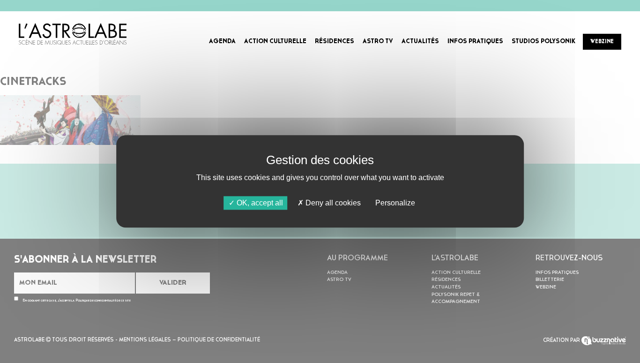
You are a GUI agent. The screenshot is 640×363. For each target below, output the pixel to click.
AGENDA (222, 41)
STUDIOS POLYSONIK (543, 41)
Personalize (395, 203)
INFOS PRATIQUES (475, 41)
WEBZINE (602, 42)
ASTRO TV (378, 41)
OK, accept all (259, 203)
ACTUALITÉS (420, 41)
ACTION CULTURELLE (275, 41)
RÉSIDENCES (334, 41)
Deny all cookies (332, 203)
